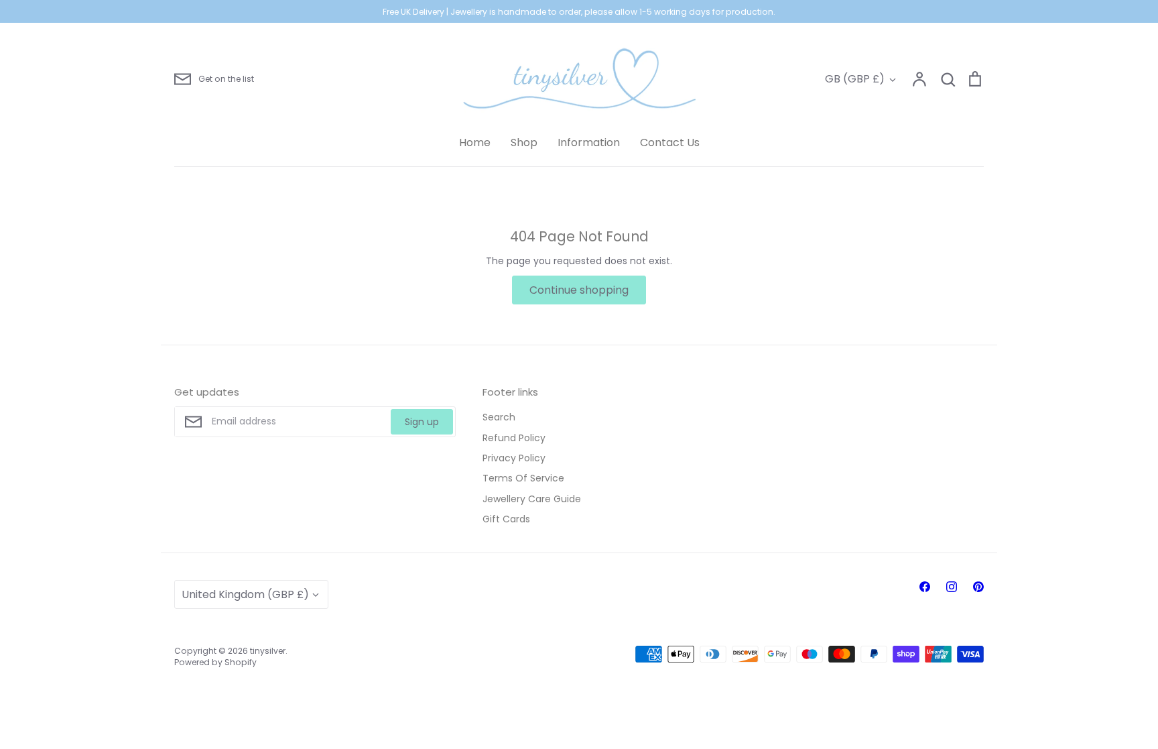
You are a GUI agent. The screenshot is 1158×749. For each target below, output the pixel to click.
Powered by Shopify (215, 662)
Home (475, 142)
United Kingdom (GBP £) (245, 594)
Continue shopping (579, 290)
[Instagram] (951, 586)
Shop (524, 142)
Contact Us (670, 142)
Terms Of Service (523, 478)
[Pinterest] (978, 586)
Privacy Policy (513, 458)
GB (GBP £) (855, 79)
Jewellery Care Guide (531, 499)
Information (589, 142)
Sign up (422, 421)
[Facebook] (924, 586)
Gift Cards (506, 519)
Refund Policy (513, 438)
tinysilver (267, 650)
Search (498, 417)
